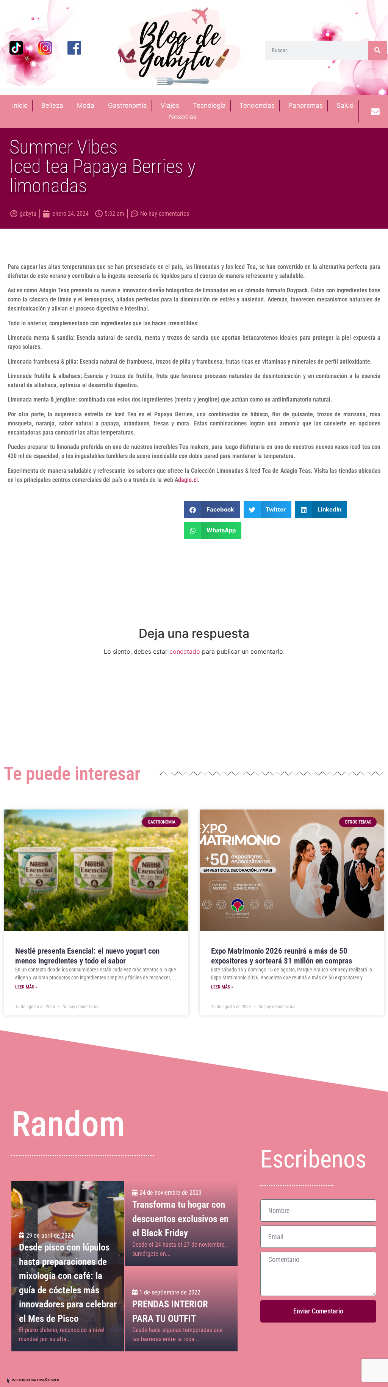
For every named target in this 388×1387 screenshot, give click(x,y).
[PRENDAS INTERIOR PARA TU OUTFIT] (181, 1309)
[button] (212, 509)
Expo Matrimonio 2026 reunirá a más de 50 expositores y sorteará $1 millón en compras (281, 955)
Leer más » (26, 987)
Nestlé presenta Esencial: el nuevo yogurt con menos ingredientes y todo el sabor (87, 955)
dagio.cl (188, 479)
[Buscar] (377, 50)
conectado (184, 651)
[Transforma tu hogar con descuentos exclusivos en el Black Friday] (181, 1223)
